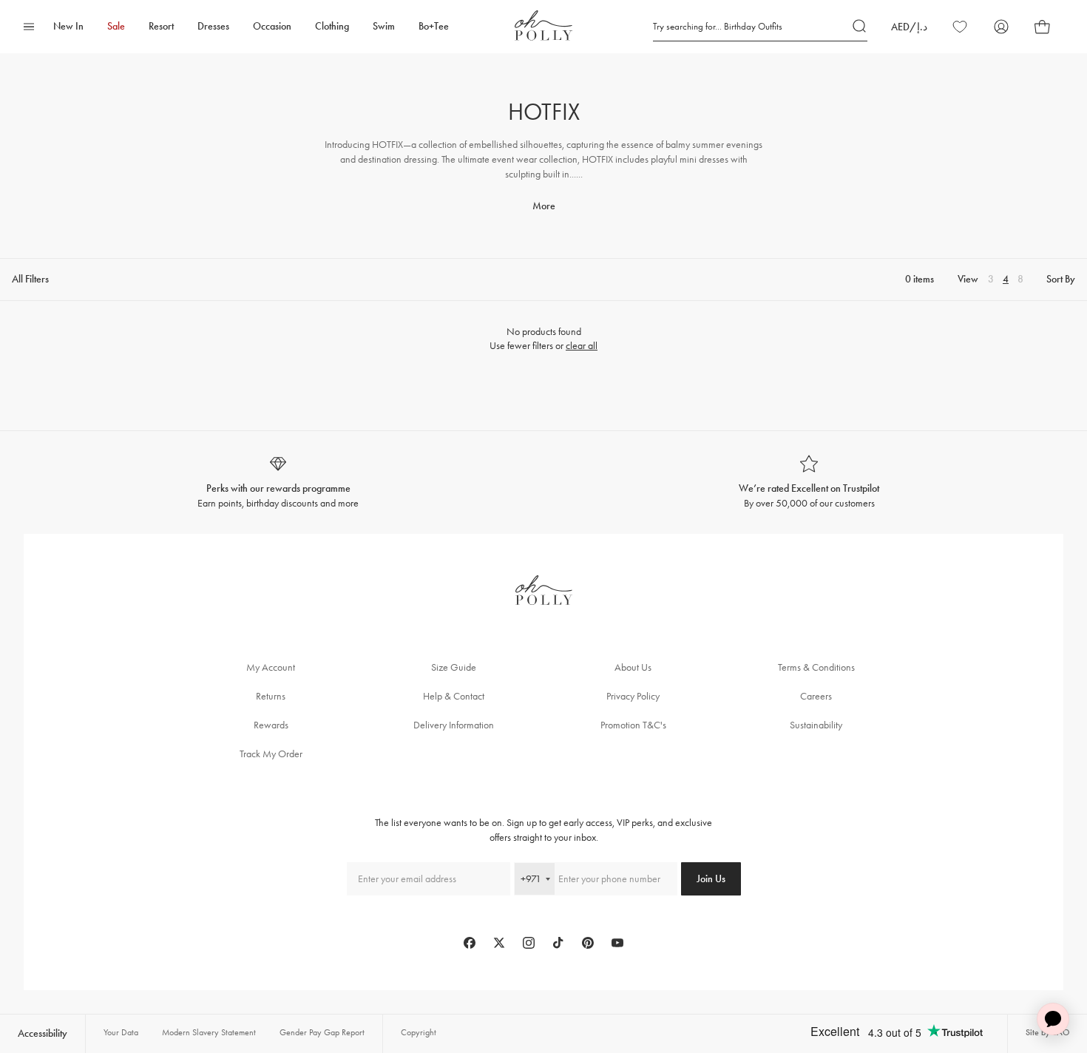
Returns (270, 696)
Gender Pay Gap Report (322, 1032)
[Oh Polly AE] (543, 25)
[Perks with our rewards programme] (278, 482)
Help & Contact (453, 696)
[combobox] (535, 879)
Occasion (272, 26)
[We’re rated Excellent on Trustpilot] (809, 482)
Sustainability (816, 725)
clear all (581, 345)
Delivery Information (453, 725)
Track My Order (271, 754)
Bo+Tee (434, 26)
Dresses (213, 26)
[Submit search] (860, 26)
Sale (116, 26)
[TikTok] (558, 943)
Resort (161, 26)
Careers (816, 696)
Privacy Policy (633, 696)
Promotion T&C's (633, 725)
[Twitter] (499, 943)
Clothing (332, 26)
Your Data (121, 1032)
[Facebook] (469, 943)
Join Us (711, 879)
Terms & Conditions (816, 667)
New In (68, 26)
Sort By (1060, 279)
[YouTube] (617, 943)
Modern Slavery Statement (209, 1032)
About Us (632, 667)
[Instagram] (529, 943)
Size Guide (453, 667)
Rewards (271, 725)
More (543, 206)
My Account (270, 667)
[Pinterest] (588, 943)
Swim (384, 26)
